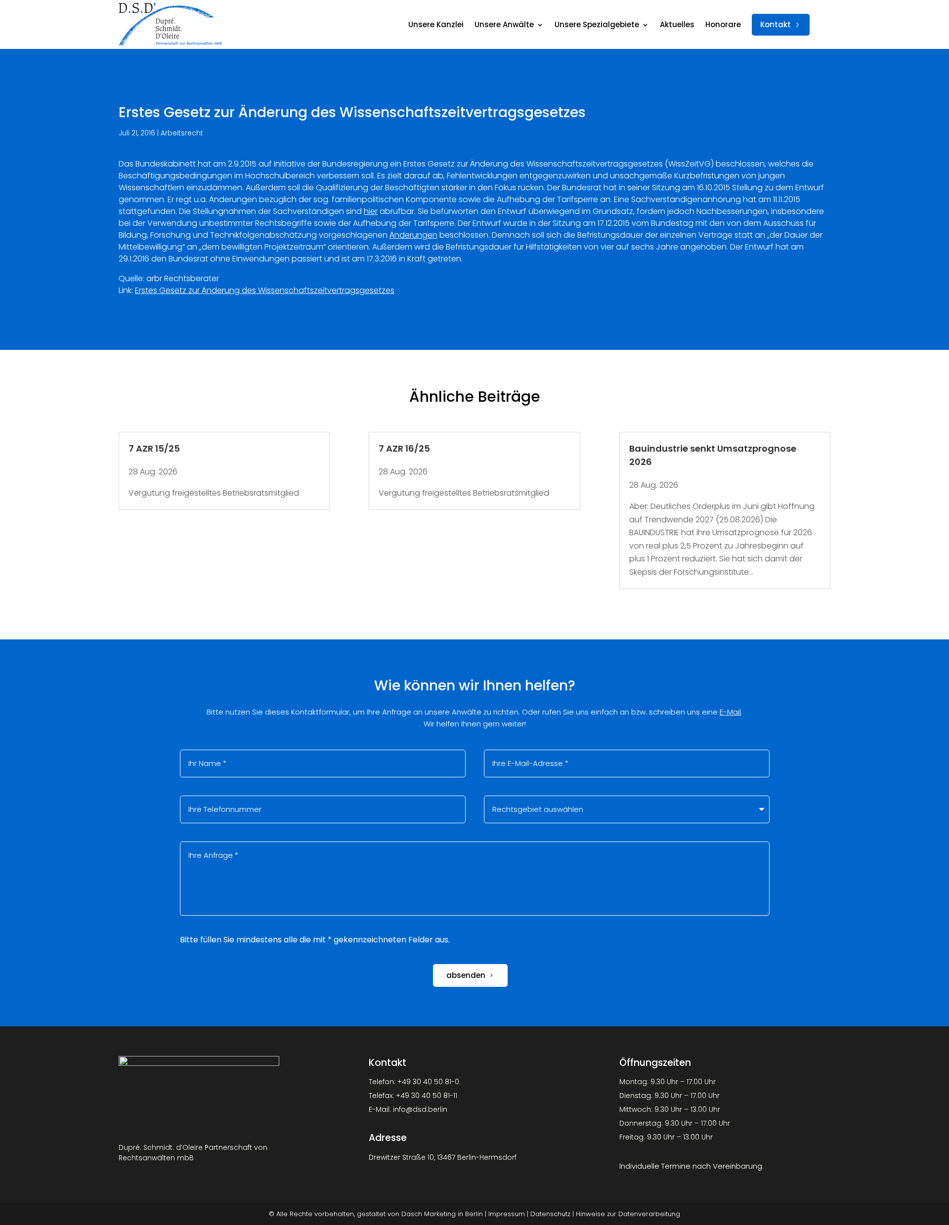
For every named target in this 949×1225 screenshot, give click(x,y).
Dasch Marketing (428, 1214)
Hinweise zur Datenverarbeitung (628, 1214)
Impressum (506, 1214)
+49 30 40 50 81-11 (426, 1095)
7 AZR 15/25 (154, 448)
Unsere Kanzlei (436, 24)
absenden (465, 975)
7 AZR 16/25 (404, 448)
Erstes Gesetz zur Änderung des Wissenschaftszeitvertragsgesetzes (264, 290)
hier (371, 211)
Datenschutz (550, 1214)
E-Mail (730, 712)
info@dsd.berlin (420, 1109)
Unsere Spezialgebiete (597, 24)
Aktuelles (677, 24)
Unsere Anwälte (504, 24)
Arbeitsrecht (182, 133)
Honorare (723, 24)
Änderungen (413, 235)
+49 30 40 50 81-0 (428, 1082)
